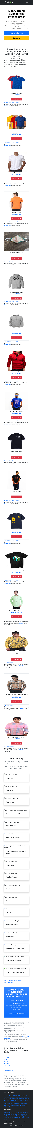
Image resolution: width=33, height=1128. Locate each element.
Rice (10, 1112)
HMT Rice (20, 1112)
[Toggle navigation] (27, 2)
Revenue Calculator (14, 1105)
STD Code (17, 1097)
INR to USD (22, 1105)
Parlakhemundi (8, 1071)
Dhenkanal (7, 1065)
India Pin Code (24, 1097)
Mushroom (10, 1117)
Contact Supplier (16, 99)
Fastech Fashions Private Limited (11, 102)
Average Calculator (24, 1100)
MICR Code (22, 1098)
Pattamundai (7, 1056)
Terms (16, 1125)
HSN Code (16, 1095)
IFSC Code (16, 1098)
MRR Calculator (13, 1103)
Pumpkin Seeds (21, 1114)
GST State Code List (9, 1098)
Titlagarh (6, 1061)
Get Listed (16, 38)
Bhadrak (6, 1059)
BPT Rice (6, 1114)
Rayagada (6, 1058)
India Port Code (11, 1097)
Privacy (11, 1125)
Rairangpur (7, 1067)
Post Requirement (16, 33)
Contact (21, 1125)
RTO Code (21, 1095)
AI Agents (6, 1112)
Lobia (16, 1114)
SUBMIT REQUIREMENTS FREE (16, 1013)
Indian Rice (14, 1112)
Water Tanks (22, 1117)
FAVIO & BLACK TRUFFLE (9, 620)
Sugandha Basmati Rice (12, 1116)
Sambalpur (7, 1063)
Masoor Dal (11, 1114)
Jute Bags (16, 1117)
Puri (5, 1069)
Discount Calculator (14, 1100)
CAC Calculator (21, 1103)
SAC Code (11, 1095)
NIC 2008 (6, 1095)
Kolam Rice (25, 1112)
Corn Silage (22, 1116)
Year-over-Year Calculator (10, 1102)
